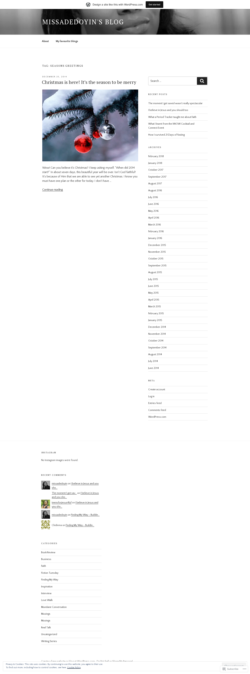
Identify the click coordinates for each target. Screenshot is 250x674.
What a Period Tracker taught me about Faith (172, 117)
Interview (46, 593)
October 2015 (155, 258)
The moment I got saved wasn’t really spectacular (175, 103)
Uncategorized (49, 634)
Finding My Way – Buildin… (85, 514)
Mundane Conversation (54, 607)
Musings (45, 613)
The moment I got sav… (64, 493)
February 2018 (156, 156)
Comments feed (157, 410)
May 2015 (153, 292)
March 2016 (154, 224)
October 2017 (155, 169)
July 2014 (153, 361)
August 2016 (155, 190)
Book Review (48, 552)
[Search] (202, 81)
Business (46, 559)
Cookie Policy (74, 667)
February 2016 (156, 231)
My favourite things (67, 41)
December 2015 (157, 245)
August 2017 (155, 183)
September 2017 (157, 176)
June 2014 (153, 368)
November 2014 (157, 334)
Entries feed (155, 403)
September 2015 (157, 265)
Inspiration (47, 586)
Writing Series (49, 641)
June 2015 (153, 286)
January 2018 (155, 163)
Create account (156, 389)
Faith (43, 566)
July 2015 (153, 279)
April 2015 (153, 299)
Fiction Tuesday (49, 573)
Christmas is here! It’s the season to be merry (89, 82)
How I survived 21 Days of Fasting (166, 134)
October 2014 (155, 340)
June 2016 (153, 204)
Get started (154, 4)
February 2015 (156, 313)
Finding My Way (49, 579)
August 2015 (155, 272)
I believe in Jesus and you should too (168, 110)
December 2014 (157, 327)
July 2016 (153, 197)
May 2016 (153, 211)
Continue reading (52, 189)
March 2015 (154, 306)
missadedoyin (59, 483)
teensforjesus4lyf (62, 502)
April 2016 (153, 217)
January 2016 (155, 238)
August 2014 (155, 354)
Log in (151, 396)
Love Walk (47, 600)
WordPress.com (157, 416)
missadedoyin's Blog (83, 22)
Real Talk (46, 627)
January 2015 (155, 320)
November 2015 (157, 251)
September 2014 (157, 347)
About (45, 41)
